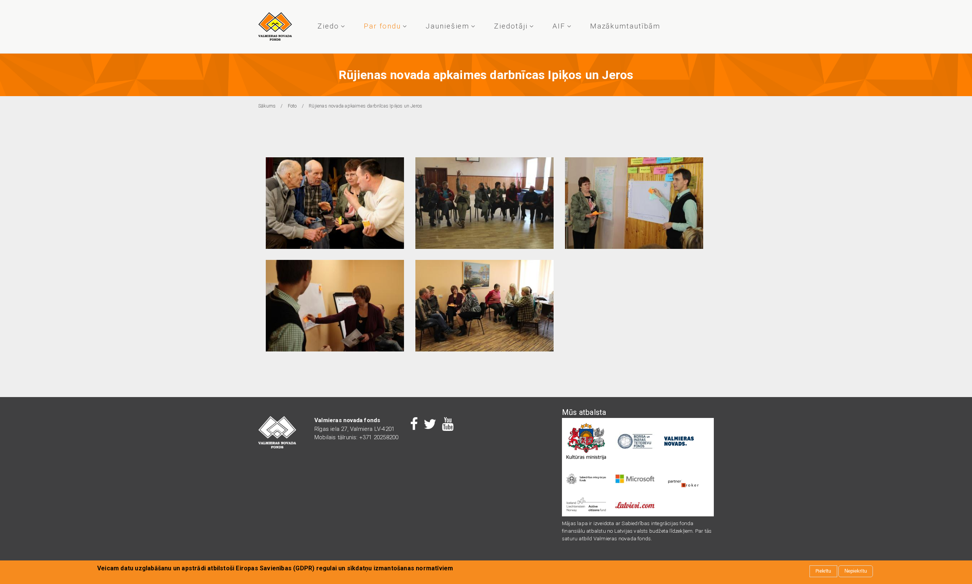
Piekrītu (823, 571)
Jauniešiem (447, 26)
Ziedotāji (510, 26)
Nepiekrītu (855, 571)
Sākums (267, 106)
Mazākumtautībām (625, 26)
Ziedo (328, 26)
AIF (558, 26)
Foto (292, 106)
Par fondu (382, 26)
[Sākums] (275, 26)
